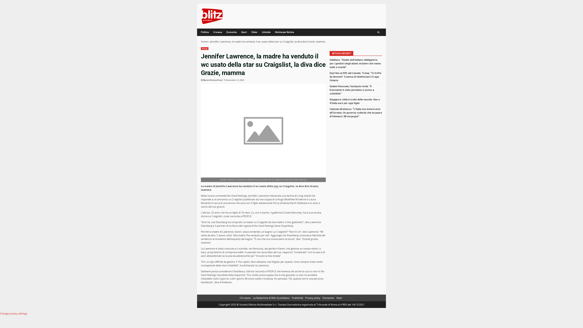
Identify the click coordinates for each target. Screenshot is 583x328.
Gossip (205, 49)
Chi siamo (245, 298)
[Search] (378, 32)
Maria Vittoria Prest (213, 80)
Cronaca (217, 32)
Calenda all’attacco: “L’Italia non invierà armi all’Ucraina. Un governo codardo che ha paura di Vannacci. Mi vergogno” (356, 113)
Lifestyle (266, 32)
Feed (339, 298)
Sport (244, 32)
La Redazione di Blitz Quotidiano (271, 298)
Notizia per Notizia (284, 32)
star (276, 186)
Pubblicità (297, 298)
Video (254, 32)
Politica (205, 32)
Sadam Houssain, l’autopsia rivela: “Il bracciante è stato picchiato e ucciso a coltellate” (352, 90)
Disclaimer (328, 298)
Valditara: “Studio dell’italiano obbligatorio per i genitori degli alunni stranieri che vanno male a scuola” (355, 63)
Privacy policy (312, 298)
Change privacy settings (13, 313)
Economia (232, 32)
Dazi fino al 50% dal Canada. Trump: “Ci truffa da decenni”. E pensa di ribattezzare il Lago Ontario (355, 77)
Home (204, 41)
